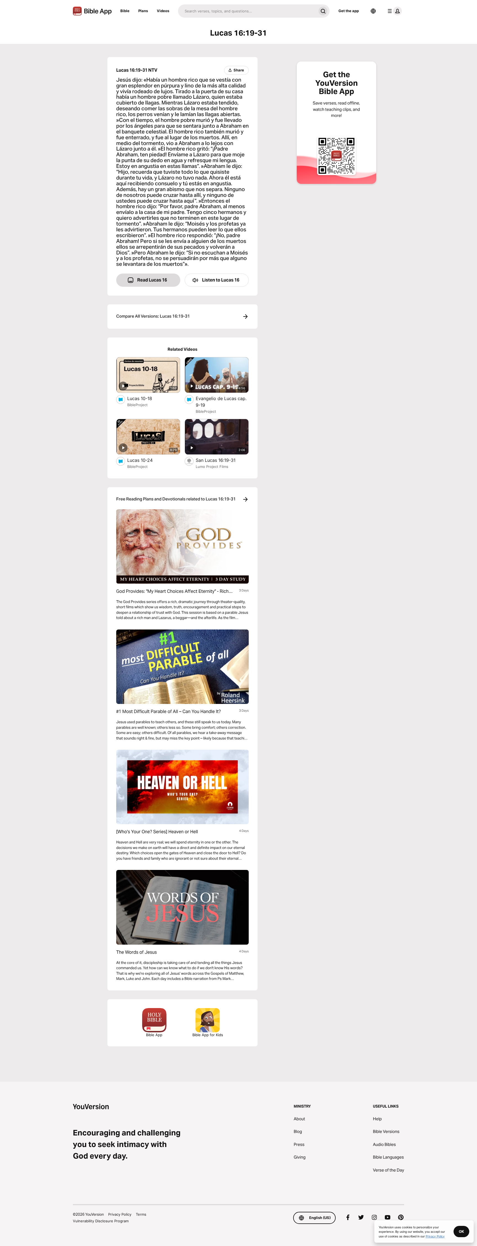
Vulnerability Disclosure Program (101, 1221)
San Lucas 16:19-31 (221, 460)
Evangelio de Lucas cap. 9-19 (221, 402)
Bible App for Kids (207, 1035)
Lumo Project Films (212, 466)
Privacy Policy (119, 1214)
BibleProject (137, 405)
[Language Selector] (373, 11)
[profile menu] (393, 11)
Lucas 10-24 (145, 460)
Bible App (154, 1035)
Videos (163, 11)
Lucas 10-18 (145, 398)
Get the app (348, 11)
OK (461, 1231)
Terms (141, 1214)
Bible (124, 11)
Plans (143, 11)
